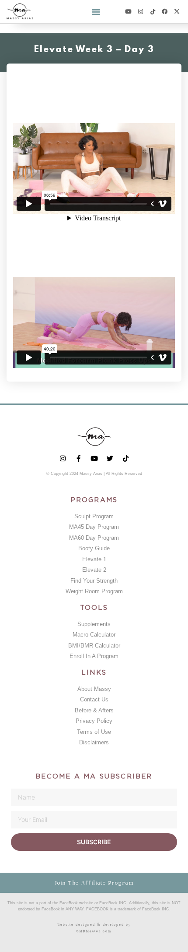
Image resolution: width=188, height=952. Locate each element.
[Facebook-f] (78, 458)
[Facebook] (164, 11)
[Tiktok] (152, 11)
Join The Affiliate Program (94, 883)
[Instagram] (140, 11)
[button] (96, 12)
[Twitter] (110, 458)
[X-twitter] (176, 11)
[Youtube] (128, 11)
